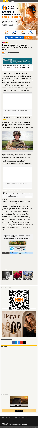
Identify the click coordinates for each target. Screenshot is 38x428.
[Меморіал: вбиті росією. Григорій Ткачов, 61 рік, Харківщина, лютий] (7, 274)
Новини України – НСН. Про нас (23, 417)
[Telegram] (16, 342)
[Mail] (24, 342)
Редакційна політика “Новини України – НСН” (9, 420)
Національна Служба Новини (13, 52)
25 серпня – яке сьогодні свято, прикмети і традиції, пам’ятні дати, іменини (17, 279)
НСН (12, 69)
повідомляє (16, 67)
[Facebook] (13, 342)
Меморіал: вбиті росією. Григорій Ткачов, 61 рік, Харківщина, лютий (5, 279)
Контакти (16, 417)
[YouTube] (21, 342)
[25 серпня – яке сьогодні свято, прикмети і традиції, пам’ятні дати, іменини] (17, 274)
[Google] (19, 342)
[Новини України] (8, 1)
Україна (3, 42)
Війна (7, 42)
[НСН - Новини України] (17, 248)
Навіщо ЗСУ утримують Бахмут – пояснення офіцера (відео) (17, 238)
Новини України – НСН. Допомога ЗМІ (7, 417)
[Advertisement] (17, 102)
